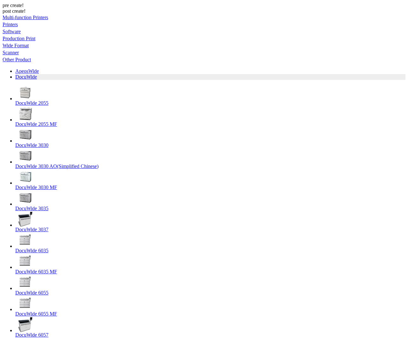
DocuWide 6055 (31, 292)
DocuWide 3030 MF (36, 187)
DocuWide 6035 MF (36, 271)
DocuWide (26, 77)
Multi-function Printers (25, 17)
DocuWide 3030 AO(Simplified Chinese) (56, 166)
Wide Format (16, 45)
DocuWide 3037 (31, 229)
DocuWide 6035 (31, 250)
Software (12, 31)
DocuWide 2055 (31, 103)
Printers (10, 24)
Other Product (17, 59)
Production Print (19, 38)
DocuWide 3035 (31, 208)
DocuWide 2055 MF (36, 124)
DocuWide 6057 (31, 335)
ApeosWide (27, 71)
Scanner (11, 52)
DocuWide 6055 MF (36, 313)
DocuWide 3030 (31, 145)
